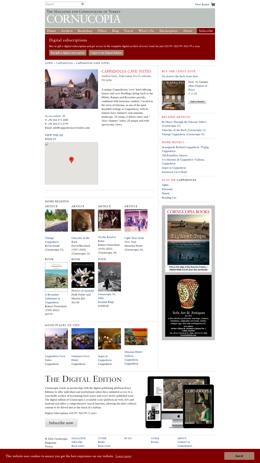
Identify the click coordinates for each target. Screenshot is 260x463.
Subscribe (206, 31)
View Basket (202, 4)
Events (155, 441)
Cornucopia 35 (171, 125)
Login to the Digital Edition (106, 52)
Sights (165, 184)
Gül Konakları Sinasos (174, 155)
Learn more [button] (123, 456)
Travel (128, 31)
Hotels (165, 193)
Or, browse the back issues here (180, 76)
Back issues (77, 445)
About (187, 31)
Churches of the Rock (174, 129)
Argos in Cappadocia (174, 167)
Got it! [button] (239, 456)
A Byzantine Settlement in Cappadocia (52, 298)
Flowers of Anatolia (82, 290)
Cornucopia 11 (196, 129)
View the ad (54, 135)
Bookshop (85, 31)
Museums (167, 189)
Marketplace (168, 31)
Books (101, 441)
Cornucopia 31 (195, 134)
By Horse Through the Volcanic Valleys (184, 121)
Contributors (185, 445)
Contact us (184, 441)
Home (51, 31)
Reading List (169, 197)
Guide (49, 63)
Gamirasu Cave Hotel (174, 171)
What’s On (146, 31)
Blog (115, 31)
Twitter (49, 446)
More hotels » (174, 142)
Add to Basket (197, 101)
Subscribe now (61, 422)
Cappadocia (64, 63)
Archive (67, 31)
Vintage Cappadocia (173, 134)
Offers (102, 31)
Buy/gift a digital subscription (68, 52)
